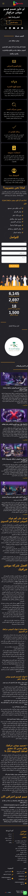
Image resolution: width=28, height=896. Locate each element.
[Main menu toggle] (3, 4)
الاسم (25, 241)
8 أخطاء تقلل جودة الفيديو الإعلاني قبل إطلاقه (14, 424)
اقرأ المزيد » (25, 405)
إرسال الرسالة (14, 266)
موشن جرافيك (18, 546)
